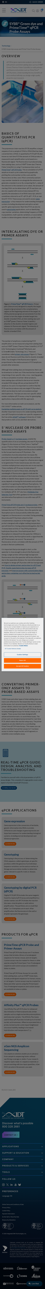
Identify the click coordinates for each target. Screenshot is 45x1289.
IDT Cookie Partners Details (13, 648)
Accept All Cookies (22, 666)
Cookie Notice (23, 645)
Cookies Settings (22, 654)
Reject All (22, 660)
